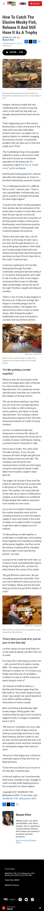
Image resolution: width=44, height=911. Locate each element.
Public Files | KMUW (12, 880)
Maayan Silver (8, 40)
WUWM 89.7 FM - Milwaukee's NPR (19, 798)
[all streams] (41, 908)
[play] (3, 908)
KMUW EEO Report (12, 885)
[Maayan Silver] (7, 818)
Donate (36, 4)
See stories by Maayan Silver (26, 841)
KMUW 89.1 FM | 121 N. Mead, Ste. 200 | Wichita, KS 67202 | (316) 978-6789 (20, 874)
